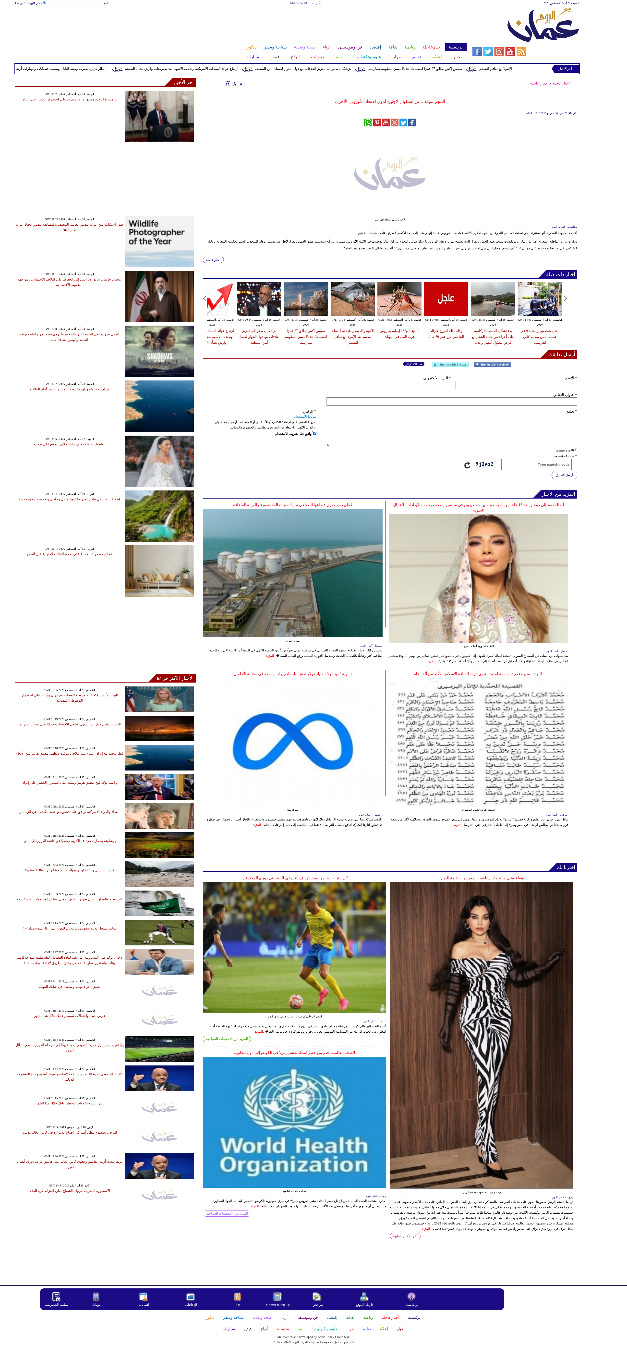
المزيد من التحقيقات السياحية (227, 1039)
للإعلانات (191, 1305)
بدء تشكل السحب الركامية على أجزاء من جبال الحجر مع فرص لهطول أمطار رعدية (493, 336)
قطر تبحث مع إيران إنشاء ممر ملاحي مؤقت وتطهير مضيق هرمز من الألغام (69, 753)
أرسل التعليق (564, 475)
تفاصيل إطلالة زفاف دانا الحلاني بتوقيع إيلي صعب (69, 444)
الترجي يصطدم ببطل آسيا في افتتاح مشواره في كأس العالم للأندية (69, 1132)
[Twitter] (450, 366)
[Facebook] (492, 366)
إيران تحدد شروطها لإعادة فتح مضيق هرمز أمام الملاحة (69, 389)
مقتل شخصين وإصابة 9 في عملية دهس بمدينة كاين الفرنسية (539, 336)
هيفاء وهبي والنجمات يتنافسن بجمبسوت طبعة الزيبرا (481, 878)
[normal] (234, 83)
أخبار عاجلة (539, 83)
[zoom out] (241, 83)
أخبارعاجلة (561, 83)
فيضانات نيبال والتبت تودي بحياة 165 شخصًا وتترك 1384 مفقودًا (69, 870)
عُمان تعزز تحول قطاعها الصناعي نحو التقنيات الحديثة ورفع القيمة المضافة (293, 505)
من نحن (318, 1305)
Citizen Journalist (278, 1305)
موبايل (96, 1305)
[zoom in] (227, 83)
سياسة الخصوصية (57, 1305)
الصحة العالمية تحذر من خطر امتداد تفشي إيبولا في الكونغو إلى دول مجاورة (294, 1053)
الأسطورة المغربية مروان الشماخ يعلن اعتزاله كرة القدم (69, 1191)
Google (19, 3)
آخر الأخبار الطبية (405, 1236)
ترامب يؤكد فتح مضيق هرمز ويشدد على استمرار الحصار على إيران (69, 99)
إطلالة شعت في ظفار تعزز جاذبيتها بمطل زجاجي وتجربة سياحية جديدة (69, 499)
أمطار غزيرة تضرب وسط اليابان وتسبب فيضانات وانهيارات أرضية (141, 69)
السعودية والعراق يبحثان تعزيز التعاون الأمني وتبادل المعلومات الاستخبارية (69, 899)
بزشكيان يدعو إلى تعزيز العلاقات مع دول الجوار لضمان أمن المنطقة (385, 69)
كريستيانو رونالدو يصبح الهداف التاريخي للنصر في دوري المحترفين (294, 878)
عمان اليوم (35, 3)
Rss (238, 1305)
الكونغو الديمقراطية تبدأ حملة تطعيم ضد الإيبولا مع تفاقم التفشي (353, 336)
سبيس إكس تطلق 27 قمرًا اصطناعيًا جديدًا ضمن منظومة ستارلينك (496, 69)
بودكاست (412, 1305)
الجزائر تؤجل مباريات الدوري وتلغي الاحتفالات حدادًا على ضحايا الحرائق (70, 724)
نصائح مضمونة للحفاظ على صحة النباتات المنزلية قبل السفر (69, 554)
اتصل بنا (143, 1305)
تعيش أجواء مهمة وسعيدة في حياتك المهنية (69, 987)
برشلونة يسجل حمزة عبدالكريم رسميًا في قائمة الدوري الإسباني (70, 841)
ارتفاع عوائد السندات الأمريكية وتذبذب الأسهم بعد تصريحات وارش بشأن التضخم (263, 69)
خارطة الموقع (365, 1305)
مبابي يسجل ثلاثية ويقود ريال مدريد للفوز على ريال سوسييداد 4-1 (69, 928)
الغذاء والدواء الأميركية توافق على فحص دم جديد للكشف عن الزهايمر (70, 812)
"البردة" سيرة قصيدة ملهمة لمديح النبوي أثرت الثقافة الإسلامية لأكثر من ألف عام (478, 674)
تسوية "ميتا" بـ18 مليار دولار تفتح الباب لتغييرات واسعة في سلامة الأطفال (293, 674)
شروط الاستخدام (305, 416)
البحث (104, 3)
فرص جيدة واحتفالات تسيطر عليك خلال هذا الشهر (69, 1016)
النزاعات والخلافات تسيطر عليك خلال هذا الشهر (69, 1103)
